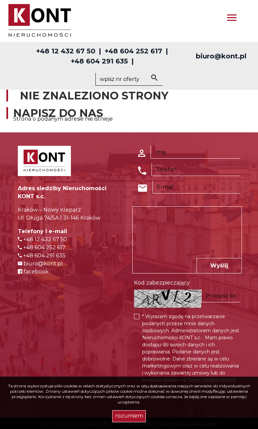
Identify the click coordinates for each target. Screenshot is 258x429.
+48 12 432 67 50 (65, 51)
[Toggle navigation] (231, 18)
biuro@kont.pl (221, 56)
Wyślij (219, 265)
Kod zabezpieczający (162, 283)
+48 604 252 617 (133, 51)
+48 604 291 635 (99, 61)
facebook (35, 271)
